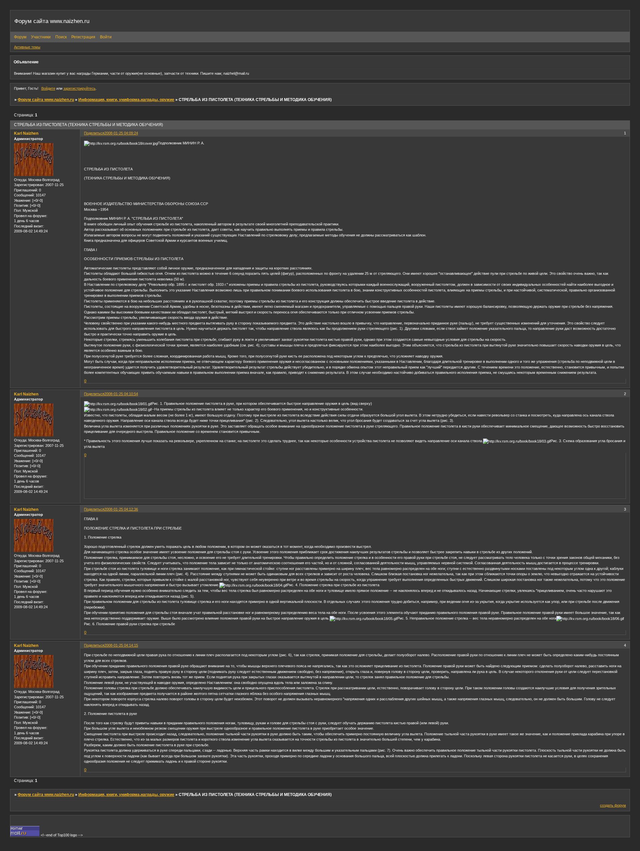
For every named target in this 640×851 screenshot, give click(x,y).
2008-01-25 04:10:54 (121, 394)
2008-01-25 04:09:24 (121, 133)
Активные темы (27, 47)
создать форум (613, 805)
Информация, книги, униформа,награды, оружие (126, 99)
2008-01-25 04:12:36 (121, 509)
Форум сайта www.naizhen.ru (46, 99)
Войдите (48, 88)
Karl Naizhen (26, 133)
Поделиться (94, 133)
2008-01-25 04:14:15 (121, 645)
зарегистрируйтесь (79, 88)
